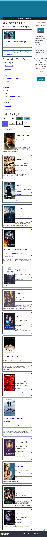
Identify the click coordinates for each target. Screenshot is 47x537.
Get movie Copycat (18, 522)
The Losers (8, 69)
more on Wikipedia (10, 54)
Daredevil (8, 106)
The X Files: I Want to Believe (13, 96)
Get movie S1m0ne (18, 475)
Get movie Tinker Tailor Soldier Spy (8, 49)
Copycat (8, 109)
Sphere (7, 87)
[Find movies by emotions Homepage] (1, 18)
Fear (19, 118)
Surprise (26, 118)
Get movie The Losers (18, 170)
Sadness (5, 124)
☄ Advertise (36, 533)
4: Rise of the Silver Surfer (12, 78)
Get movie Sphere (18, 325)
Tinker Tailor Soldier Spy (15, 41)
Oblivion (7, 75)
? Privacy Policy (27, 533)
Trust (12, 118)
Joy (5, 118)
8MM (6, 84)
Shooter (7, 72)
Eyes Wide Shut (10, 99)
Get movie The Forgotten (19, 279)
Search (41, 30)
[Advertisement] (23, 9)
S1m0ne (8, 102)
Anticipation (26, 124)
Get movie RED (17, 388)
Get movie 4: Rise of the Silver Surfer (8, 256)
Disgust (12, 123)
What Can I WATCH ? (24, 18)
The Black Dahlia (9, 90)
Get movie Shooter (18, 194)
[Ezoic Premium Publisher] (5, 534)
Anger (19, 123)
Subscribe (40, 79)
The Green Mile (9, 66)
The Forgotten (9, 81)
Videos (13, 533)
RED (7, 93)
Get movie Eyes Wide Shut (19, 451)
